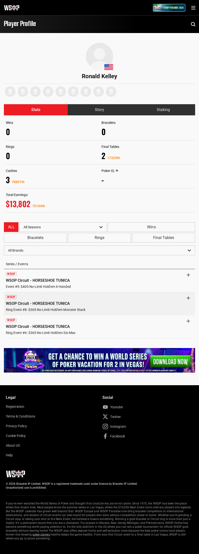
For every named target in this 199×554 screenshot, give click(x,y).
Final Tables (163, 237)
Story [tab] (99, 109)
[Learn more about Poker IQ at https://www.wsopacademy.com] (116, 170)
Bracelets (35, 237)
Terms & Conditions (20, 416)
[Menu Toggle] (193, 8)
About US (13, 445)
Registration (15, 407)
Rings (99, 237)
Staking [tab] (163, 109)
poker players (41, 534)
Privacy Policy (16, 426)
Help (9, 455)
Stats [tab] (35, 109)
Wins (151, 227)
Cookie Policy (16, 436)
